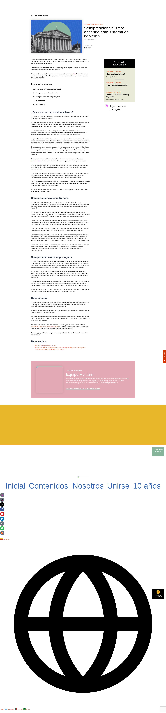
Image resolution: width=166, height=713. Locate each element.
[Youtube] (2, 514)
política (73, 74)
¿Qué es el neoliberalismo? (117, 85)
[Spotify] (2, 528)
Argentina (11, 709)
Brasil (28, 709)
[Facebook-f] (2, 509)
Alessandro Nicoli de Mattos (115, 99)
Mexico (20, 709)
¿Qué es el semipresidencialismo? (48, 89)
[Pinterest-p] (2, 523)
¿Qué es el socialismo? (115, 74)
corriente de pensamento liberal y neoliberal (44, 326)
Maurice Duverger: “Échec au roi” (45, 345)
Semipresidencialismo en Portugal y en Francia (49, 349)
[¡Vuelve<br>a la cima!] (158, 592)
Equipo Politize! (91, 39)
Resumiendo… (41, 101)
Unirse (118, 486)
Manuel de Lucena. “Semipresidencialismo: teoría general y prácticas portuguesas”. (60, 347)
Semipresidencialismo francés (47, 93)
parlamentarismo (36, 161)
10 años (147, 486)
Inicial (15, 486)
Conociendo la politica (93, 24)
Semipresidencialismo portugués (48, 97)
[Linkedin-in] (2, 519)
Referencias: (40, 104)
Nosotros (88, 486)
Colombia (6, 540)
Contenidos (48, 486)
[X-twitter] (2, 504)
